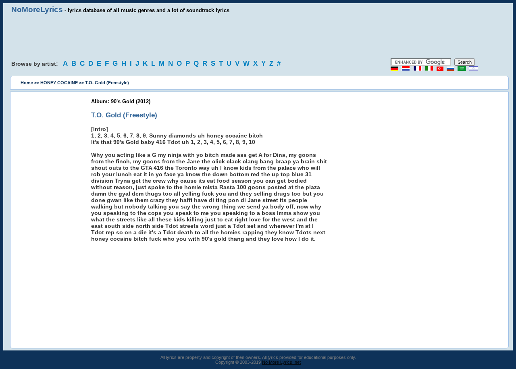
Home (27, 82)
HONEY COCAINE (59, 82)
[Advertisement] (258, 36)
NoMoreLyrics (37, 9)
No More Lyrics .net (281, 362)
